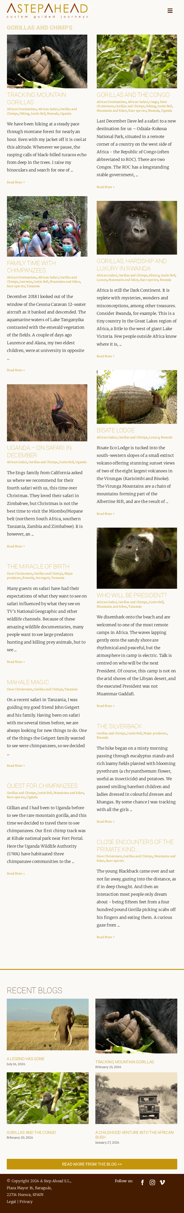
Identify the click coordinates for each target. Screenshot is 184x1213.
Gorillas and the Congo (133, 94)
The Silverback (119, 726)
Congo (153, 102)
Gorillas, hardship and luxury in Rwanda (132, 265)
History (154, 275)
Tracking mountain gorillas (124, 1062)
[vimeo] (162, 1182)
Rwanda (53, 114)
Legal (11, 1201)
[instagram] (152, 1182)
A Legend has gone (25, 1058)
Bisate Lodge (115, 430)
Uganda (65, 114)
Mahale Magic (28, 682)
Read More (15, 182)
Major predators (155, 733)
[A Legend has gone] (48, 1024)
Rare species (137, 111)
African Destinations (22, 109)
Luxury (102, 280)
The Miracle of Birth (38, 566)
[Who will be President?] (137, 558)
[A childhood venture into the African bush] (136, 1098)
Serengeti (43, 578)
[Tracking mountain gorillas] (47, 61)
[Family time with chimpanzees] (47, 226)
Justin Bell (38, 114)
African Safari (48, 109)
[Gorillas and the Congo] (137, 61)
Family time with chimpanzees (31, 267)
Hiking (24, 114)
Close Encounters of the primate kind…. (135, 845)
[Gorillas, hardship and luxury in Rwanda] (137, 228)
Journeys (26, 282)
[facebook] (142, 1182)
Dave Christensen (19, 573)
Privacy (26, 1201)
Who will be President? (132, 595)
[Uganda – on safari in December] (47, 412)
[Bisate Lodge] (137, 397)
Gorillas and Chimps (130, 106)
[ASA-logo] (47, 5)
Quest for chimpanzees (42, 785)
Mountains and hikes (112, 111)
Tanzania (33, 286)
